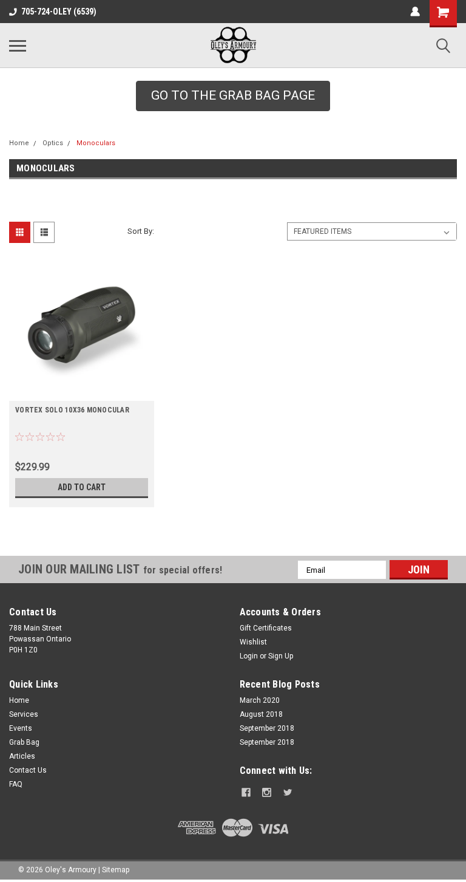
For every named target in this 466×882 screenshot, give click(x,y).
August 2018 (261, 714)
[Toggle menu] (17, 45)
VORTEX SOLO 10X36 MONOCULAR (72, 410)
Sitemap (115, 870)
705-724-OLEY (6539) (58, 11)
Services (23, 714)
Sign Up (280, 656)
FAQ (15, 784)
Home (19, 143)
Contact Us (28, 770)
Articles (22, 756)
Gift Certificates (266, 628)
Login (249, 656)
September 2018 (267, 728)
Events (20, 728)
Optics (52, 143)
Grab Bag (24, 742)
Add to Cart (82, 487)
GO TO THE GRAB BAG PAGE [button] (233, 95)
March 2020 (260, 700)
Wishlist (253, 642)
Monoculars (95, 143)
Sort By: (140, 231)
